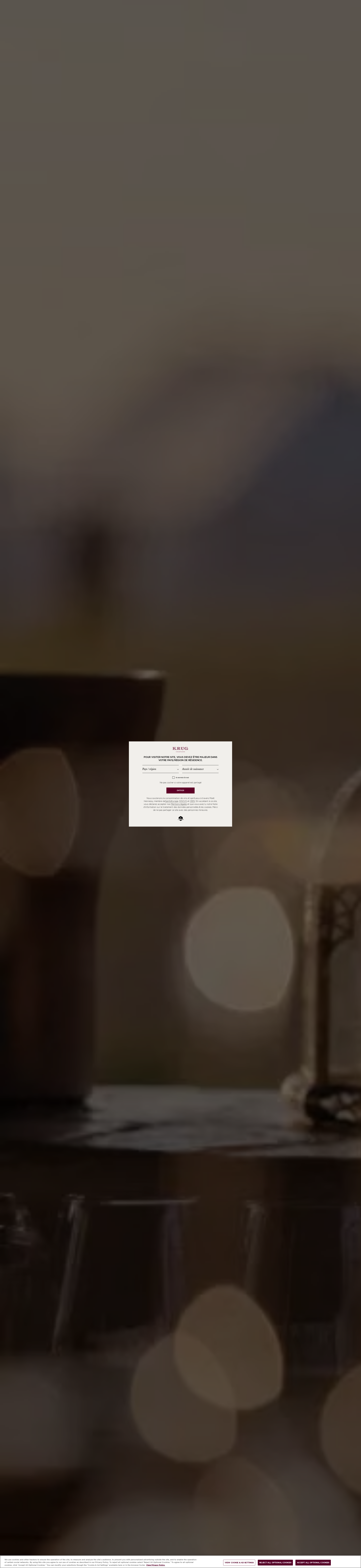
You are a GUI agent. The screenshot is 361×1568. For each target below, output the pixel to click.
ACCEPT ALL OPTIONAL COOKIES (313, 1563)
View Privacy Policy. (155, 1565)
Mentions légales (179, 804)
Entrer (180, 790)
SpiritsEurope (171, 801)
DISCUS (183, 801)
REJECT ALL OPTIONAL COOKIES (275, 1563)
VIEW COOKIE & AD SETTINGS (239, 1563)
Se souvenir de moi (182, 778)
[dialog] (180, 784)
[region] (180, 1561)
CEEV (192, 801)
